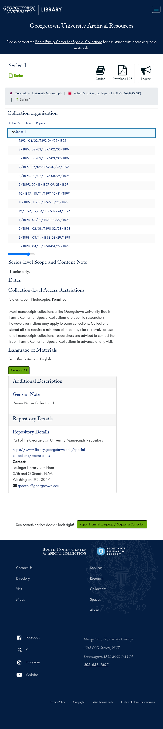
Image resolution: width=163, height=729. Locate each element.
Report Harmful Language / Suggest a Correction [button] (112, 524)
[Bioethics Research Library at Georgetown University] (110, 550)
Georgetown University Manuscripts (38, 93)
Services (96, 567)
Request (146, 78)
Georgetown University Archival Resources (81, 27)
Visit (19, 588)
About (94, 610)
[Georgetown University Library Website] (32, 9)
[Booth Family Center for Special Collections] (64, 550)
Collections (98, 588)
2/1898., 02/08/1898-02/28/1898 (44, 228)
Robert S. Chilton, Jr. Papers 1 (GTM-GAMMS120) (107, 93)
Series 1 (20, 132)
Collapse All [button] (19, 370)
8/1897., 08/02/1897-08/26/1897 (44, 176)
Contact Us (24, 567)
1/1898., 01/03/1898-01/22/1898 (44, 220)
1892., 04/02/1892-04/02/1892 (42, 140)
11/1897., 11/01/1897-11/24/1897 (43, 202)
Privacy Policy (57, 702)
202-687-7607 (96, 665)
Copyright (78, 702)
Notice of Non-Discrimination (138, 702)
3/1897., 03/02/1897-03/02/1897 (44, 158)
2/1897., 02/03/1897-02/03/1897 (44, 149)
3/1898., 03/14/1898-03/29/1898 (44, 237)
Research (96, 578)
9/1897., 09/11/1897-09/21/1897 (43, 185)
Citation (100, 78)
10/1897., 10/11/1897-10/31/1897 (44, 193)
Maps (20, 599)
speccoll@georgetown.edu (38, 485)
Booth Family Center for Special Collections (68, 41)
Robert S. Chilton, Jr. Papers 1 (28, 123)
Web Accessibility (103, 702)
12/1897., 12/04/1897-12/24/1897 (44, 211)
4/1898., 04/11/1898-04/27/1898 (44, 246)
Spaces (95, 599)
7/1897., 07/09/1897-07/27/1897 (44, 167)
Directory (23, 578)
